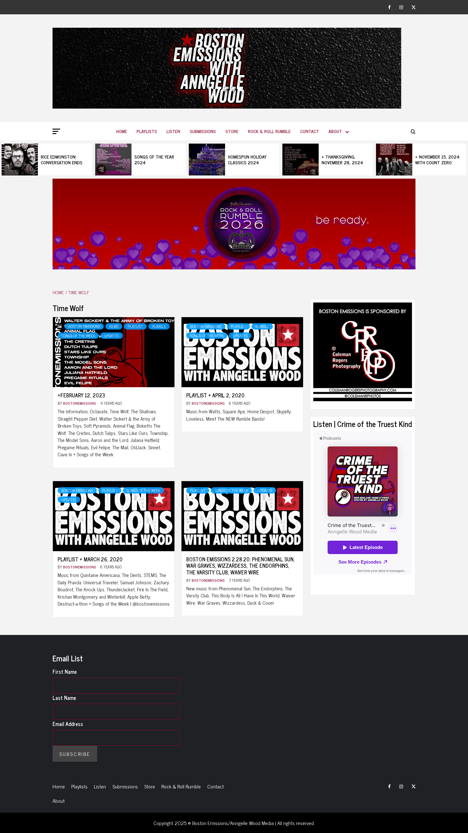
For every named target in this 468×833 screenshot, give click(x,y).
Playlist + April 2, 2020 (215, 395)
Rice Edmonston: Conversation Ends (61, 159)
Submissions (203, 131)
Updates (111, 335)
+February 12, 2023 (81, 395)
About (335, 131)
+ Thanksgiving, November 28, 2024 (342, 159)
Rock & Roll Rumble (269, 131)
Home (121, 131)
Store (231, 131)
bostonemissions (80, 403)
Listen (173, 131)
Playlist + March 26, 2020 (90, 559)
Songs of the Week (78, 335)
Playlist (135, 326)
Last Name (64, 698)
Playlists (147, 131)
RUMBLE (159, 326)
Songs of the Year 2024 (154, 159)
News (113, 326)
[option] (47, 159)
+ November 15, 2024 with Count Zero (437, 159)
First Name (65, 671)
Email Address (68, 724)
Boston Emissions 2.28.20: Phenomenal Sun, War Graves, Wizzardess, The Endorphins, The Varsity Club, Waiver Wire (240, 566)
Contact (309, 131)
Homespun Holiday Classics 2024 (247, 159)
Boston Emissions (84, 326)
